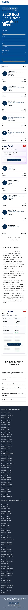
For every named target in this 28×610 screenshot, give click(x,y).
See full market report (14, 160)
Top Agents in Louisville (6, 467)
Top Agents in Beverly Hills (6, 431)
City (3, 44)
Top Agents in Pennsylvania (7, 568)
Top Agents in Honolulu (6, 493)
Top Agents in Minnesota (6, 542)
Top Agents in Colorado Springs (8, 463)
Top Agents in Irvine (5, 487)
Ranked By (5, 50)
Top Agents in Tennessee (6, 575)
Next (17, 240)
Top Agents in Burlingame (6, 484)
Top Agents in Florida (5, 518)
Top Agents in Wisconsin (6, 587)
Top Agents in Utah (5, 578)
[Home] (5, 2)
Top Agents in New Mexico (7, 556)
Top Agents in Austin (5, 425)
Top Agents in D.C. (5, 592)
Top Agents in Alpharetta (6, 494)
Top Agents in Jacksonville (7, 486)
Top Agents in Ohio (5, 563)
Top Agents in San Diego (6, 434)
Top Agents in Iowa (5, 528)
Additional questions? (8, 399)
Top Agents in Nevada (6, 551)
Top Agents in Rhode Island (7, 570)
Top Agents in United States (7, 503)
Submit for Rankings (6, 598)
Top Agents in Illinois (5, 525)
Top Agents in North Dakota (7, 561)
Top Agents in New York (6, 432)
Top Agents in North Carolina (7, 559)
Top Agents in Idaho (5, 523)
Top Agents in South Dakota (7, 573)
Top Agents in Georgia (6, 520)
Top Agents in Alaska (5, 506)
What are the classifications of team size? (12, 388)
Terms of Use (11, 605)
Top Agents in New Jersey (6, 554)
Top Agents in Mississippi (6, 544)
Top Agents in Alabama (6, 504)
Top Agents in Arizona (5, 508)
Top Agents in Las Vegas (6, 458)
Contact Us (17, 601)
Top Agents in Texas (5, 577)
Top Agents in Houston (6, 413)
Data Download (11, 601)
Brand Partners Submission (20, 598)
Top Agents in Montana (6, 547)
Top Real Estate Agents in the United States (14, 599)
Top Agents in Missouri (6, 546)
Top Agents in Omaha (5, 468)
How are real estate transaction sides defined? (12, 378)
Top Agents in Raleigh (5, 455)
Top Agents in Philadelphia (6, 443)
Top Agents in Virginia (5, 582)
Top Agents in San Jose (6, 475)
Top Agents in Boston (5, 451)
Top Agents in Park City (6, 465)
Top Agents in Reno (5, 489)
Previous (12, 240)
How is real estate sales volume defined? (13, 384)
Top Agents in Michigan (6, 540)
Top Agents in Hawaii (5, 521)
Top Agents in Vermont (6, 580)
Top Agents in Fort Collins (6, 472)
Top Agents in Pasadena (6, 482)
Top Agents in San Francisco (7, 420)
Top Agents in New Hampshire (7, 552)
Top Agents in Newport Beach (7, 453)
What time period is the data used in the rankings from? (13, 394)
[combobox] (14, 33)
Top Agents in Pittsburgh (6, 441)
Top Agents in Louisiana (6, 534)
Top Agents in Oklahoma (6, 564)
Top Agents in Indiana (5, 527)
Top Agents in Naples (5, 417)
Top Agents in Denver (5, 427)
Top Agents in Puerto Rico (6, 590)
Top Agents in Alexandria (6, 496)
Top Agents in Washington (6, 439)
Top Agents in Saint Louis (6, 460)
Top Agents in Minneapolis (6, 444)
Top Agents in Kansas (5, 530)
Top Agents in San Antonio (6, 450)
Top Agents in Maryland (6, 537)
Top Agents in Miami (5, 448)
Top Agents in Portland (6, 474)
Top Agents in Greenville (6, 480)
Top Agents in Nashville (6, 437)
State (4, 37)
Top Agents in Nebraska (6, 549)
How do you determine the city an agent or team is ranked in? (13, 373)
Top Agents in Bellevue (6, 477)
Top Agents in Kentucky (6, 532)
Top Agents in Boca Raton (6, 470)
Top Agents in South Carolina (7, 571)
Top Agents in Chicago (6, 412)
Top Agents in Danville (6, 491)
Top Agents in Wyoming (6, 589)
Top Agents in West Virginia (7, 585)
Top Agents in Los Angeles (7, 415)
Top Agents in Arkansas (6, 509)
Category (5, 30)
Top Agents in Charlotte (6, 436)
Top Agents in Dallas (5, 422)
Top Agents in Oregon (5, 566)
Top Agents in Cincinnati (6, 479)
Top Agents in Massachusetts (7, 539)
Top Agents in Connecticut (6, 515)
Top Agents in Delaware (6, 516)
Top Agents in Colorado (6, 513)
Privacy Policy (17, 605)
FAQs (12, 598)
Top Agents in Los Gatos (6, 446)
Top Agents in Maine (5, 535)
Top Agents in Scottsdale (6, 419)
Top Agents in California (6, 511)
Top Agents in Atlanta (5, 424)
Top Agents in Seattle (5, 429)
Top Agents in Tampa (5, 456)
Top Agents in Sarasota (6, 462)
